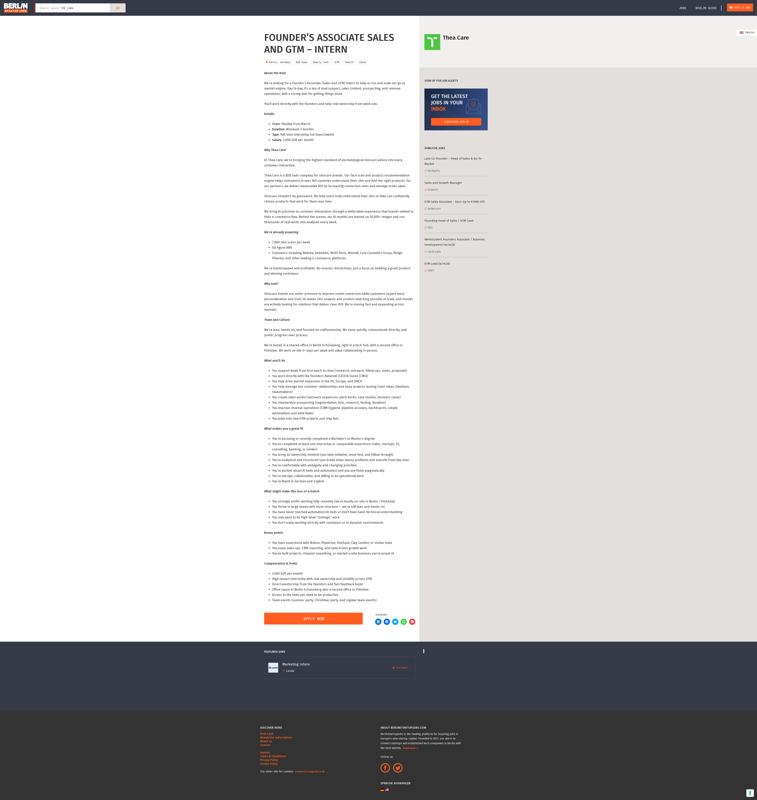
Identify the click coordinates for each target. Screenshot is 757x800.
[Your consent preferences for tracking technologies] (750, 793)
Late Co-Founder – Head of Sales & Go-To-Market (453, 161)
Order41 (433, 189)
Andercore (434, 208)
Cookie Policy (269, 763)
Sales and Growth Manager (443, 183)
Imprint (265, 752)
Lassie (290, 671)
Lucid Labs (434, 251)
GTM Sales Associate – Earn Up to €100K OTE (454, 202)
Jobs (682, 8)
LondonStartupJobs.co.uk (309, 771)
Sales (362, 62)
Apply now (313, 618)
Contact (265, 745)
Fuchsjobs (434, 171)
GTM (336, 62)
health (349, 62)
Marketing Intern (296, 664)
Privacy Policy (269, 760)
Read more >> (411, 748)
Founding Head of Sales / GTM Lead (449, 220)
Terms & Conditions (273, 756)
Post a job (741, 7)
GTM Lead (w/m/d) (437, 263)
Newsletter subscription (276, 737)
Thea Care (456, 37)
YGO (430, 227)
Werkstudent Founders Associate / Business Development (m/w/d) (454, 242)
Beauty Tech (321, 62)
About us (266, 741)
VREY (431, 270)
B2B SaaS (301, 62)
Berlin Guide (706, 8)
